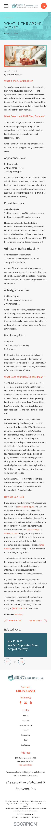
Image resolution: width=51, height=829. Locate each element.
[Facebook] (20, 702)
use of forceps (33, 529)
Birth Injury (19, 614)
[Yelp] (30, 702)
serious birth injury (25, 506)
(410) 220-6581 (19, 608)
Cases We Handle (25, 725)
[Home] (25, 6)
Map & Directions (25, 765)
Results (25, 730)
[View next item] (21, 661)
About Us (25, 720)
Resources (25, 735)
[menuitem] (15, 817)
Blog (25, 740)
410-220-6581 (25, 691)
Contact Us (25, 745)
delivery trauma (11, 533)
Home (25, 715)
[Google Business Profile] (25, 702)
